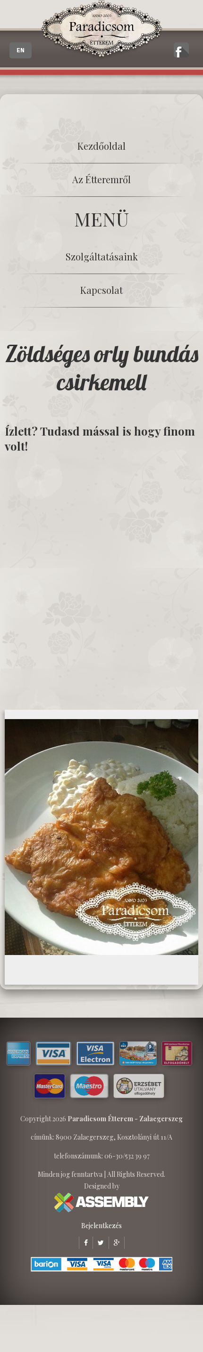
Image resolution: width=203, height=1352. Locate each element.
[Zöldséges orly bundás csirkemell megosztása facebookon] (83, 1242)
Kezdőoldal (101, 145)
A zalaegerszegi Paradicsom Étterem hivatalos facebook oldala (181, 49)
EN (21, 50)
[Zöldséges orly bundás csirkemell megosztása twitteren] (98, 1242)
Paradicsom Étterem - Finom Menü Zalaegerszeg (101, 30)
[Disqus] (101, 580)
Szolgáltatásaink (102, 256)
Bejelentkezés (101, 1225)
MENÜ (101, 218)
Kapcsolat (101, 289)
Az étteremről (101, 179)
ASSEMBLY (101, 1202)
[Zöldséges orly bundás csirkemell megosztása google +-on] (114, 1242)
